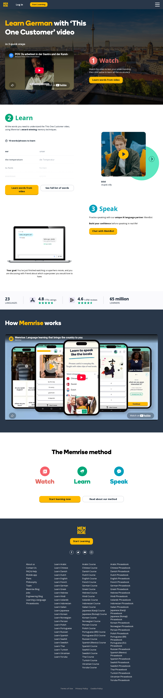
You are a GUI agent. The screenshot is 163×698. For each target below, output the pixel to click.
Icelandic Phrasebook (120, 599)
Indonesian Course (91, 603)
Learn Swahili (60, 639)
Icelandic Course (90, 599)
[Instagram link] (91, 552)
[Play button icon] (123, 154)
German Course (89, 585)
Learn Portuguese (63, 628)
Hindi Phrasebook (119, 596)
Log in (19, 4)
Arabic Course (89, 564)
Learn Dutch (60, 575)
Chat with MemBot (103, 230)
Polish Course (89, 628)
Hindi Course (88, 596)
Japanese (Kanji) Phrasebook (118, 612)
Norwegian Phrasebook (121, 626)
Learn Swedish (61, 642)
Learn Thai (59, 646)
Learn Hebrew (61, 592)
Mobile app (31, 575)
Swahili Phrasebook (119, 662)
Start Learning (38, 4)
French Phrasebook (119, 582)
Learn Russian (61, 632)
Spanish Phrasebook (120, 658)
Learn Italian (60, 607)
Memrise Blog (32, 589)
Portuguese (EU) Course (93, 635)
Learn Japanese (61, 610)
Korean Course (89, 617)
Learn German (61, 585)
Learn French (60, 582)
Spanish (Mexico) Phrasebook (118, 654)
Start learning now (60, 499)
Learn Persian (61, 621)
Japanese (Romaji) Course (94, 614)
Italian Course (89, 607)
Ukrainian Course (90, 664)
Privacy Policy (82, 688)
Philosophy (31, 582)
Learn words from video (106, 79)
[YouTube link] (85, 552)
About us (30, 564)
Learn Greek (60, 589)
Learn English (60, 578)
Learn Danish (60, 571)
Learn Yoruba (60, 656)
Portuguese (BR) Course (93, 632)
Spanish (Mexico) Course (94, 642)
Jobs (28, 592)
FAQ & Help (31, 571)
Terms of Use (66, 688)
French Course (89, 582)
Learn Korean (60, 614)
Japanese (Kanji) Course (93, 610)
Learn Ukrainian (62, 653)
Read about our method (103, 499)
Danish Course (89, 571)
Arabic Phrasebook (119, 564)
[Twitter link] (78, 552)
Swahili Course (89, 649)
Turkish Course (89, 660)
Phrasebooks (32, 603)
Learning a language (36, 599)
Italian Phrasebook (119, 607)
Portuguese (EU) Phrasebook (118, 644)
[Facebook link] (72, 552)
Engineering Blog (34, 596)
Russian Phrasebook (120, 649)
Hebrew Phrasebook (120, 592)
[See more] (157, 5)
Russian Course (89, 639)
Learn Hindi (59, 596)
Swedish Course (89, 653)
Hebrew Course (89, 592)
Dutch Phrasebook (119, 575)
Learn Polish (60, 624)
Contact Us (31, 567)
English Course (89, 578)
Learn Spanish (61, 635)
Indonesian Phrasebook (121, 603)
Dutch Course (88, 575)
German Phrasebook (120, 585)
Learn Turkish (61, 649)
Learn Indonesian (62, 603)
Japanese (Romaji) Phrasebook (118, 618)
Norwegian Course (91, 621)
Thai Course (88, 656)
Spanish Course (89, 646)
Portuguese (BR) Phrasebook (118, 638)
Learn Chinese (61, 567)
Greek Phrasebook (119, 589)
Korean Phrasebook (120, 622)
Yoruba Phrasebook (120, 680)
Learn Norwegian (62, 617)
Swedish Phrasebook (120, 666)
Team (29, 585)
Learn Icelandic (61, 599)
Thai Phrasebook (118, 669)
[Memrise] (6, 5)
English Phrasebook (120, 578)
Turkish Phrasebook (120, 673)
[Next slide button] (151, 159)
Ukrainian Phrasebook (121, 676)
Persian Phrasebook (120, 629)
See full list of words (57, 187)
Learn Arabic (60, 564)
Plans (28, 578)
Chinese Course (89, 567)
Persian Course (89, 624)
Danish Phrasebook (119, 571)
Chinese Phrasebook (120, 567)
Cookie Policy (97, 688)
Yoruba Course (89, 667)
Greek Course (88, 589)
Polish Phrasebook (119, 633)
